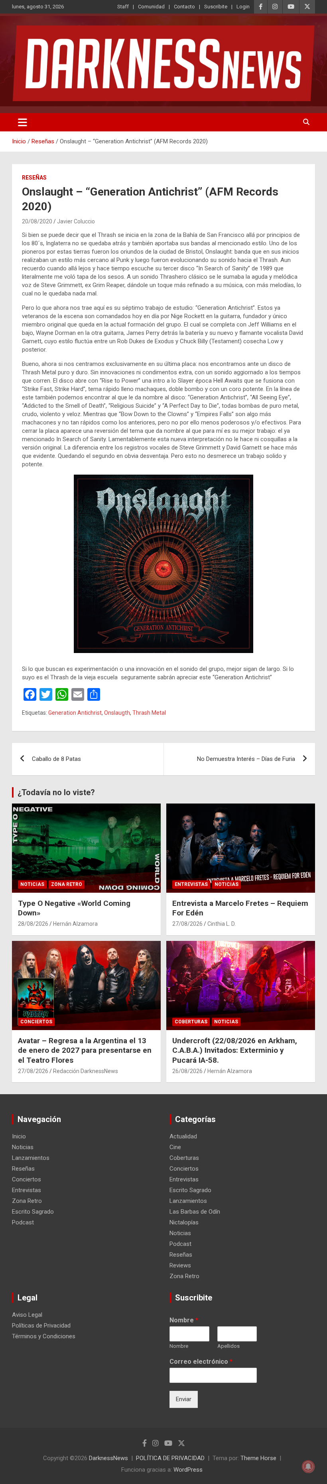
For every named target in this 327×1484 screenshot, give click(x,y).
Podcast (23, 1222)
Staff (123, 7)
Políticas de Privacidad (41, 1325)
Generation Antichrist (75, 713)
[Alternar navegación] (22, 122)
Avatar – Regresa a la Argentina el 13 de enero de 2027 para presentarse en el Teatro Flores (85, 1050)
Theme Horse (258, 1458)
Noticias (32, 884)
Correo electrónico (200, 1361)
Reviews (180, 1265)
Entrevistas (191, 884)
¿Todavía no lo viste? (56, 792)
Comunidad (151, 7)
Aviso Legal (27, 1314)
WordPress (188, 1469)
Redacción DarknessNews (85, 1071)
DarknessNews (108, 1458)
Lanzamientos (30, 1157)
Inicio (19, 1136)
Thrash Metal (149, 713)
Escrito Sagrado (33, 1211)
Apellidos (228, 1346)
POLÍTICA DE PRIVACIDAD (170, 1458)
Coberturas (191, 1022)
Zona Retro (66, 884)
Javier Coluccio (76, 221)
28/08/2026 (33, 924)
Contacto (184, 7)
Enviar (183, 1399)
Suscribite (215, 7)
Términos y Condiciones (43, 1336)
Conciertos (36, 1022)
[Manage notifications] (308, 1466)
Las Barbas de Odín (194, 1211)
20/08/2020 (37, 221)
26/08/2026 (187, 1071)
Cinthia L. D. (221, 924)
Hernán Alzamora (75, 924)
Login (243, 7)
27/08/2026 (187, 924)
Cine (175, 1147)
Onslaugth (117, 713)
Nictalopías (184, 1222)
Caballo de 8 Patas (56, 759)
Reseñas (34, 177)
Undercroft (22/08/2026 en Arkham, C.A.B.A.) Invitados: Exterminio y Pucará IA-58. (234, 1050)
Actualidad (183, 1136)
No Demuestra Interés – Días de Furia (246, 759)
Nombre (183, 1320)
